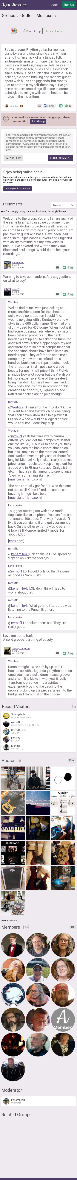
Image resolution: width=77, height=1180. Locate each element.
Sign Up (68, 5)
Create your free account (17, 188)
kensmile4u (18, 262)
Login (54, 5)
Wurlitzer (15, 106)
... (18, 920)
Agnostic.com (14, 5)
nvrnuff (15, 289)
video (14, 920)
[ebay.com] (16, 541)
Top (72, 927)
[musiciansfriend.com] (25, 479)
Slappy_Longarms (21, 648)
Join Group (56, 31)
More (71, 760)
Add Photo (15, 158)
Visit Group (33, 31)
